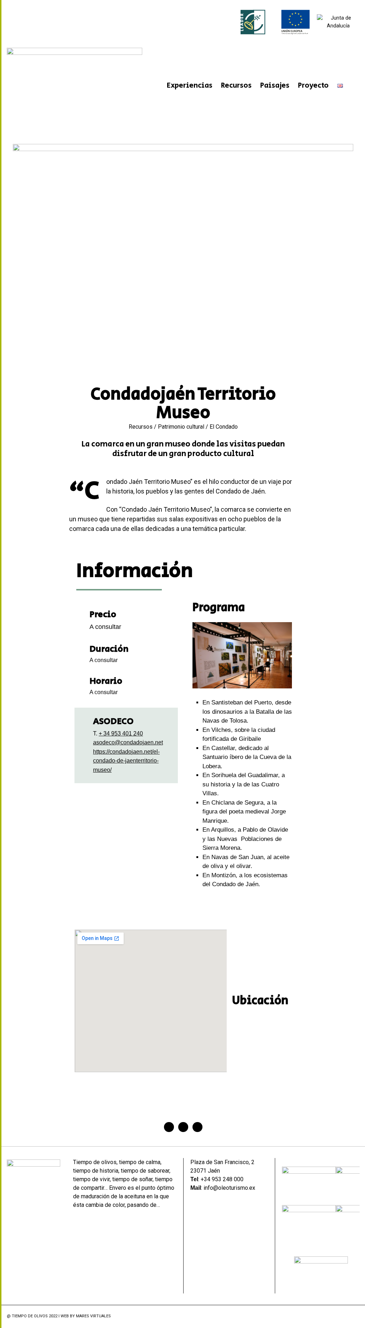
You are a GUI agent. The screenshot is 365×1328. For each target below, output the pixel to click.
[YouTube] (355, 1316)
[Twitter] (183, 1127)
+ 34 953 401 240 (121, 733)
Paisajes (274, 85)
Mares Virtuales (93, 1316)
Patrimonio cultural (181, 426)
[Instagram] (346, 1316)
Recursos (236, 85)
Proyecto (313, 85)
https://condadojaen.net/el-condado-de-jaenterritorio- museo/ (126, 761)
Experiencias (189, 85)
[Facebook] (169, 1127)
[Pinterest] (197, 1127)
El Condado (224, 426)
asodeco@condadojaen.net (128, 742)
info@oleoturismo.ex (229, 1187)
